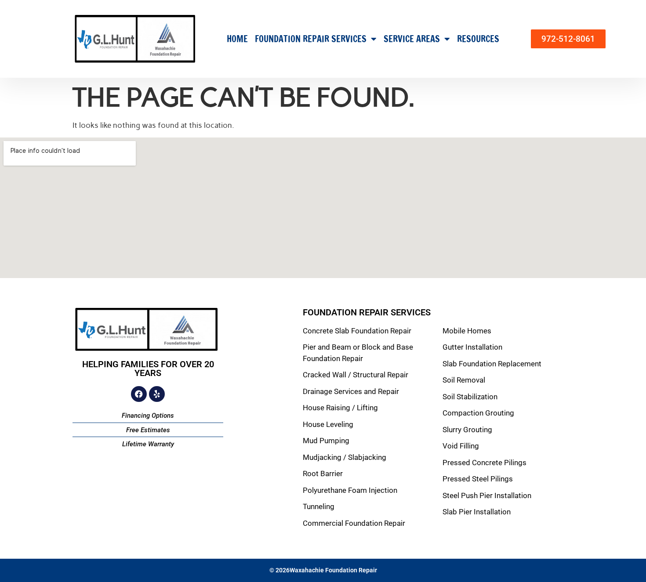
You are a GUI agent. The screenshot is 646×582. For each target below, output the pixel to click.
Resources (478, 39)
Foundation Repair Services (311, 39)
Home (237, 39)
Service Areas (412, 39)
